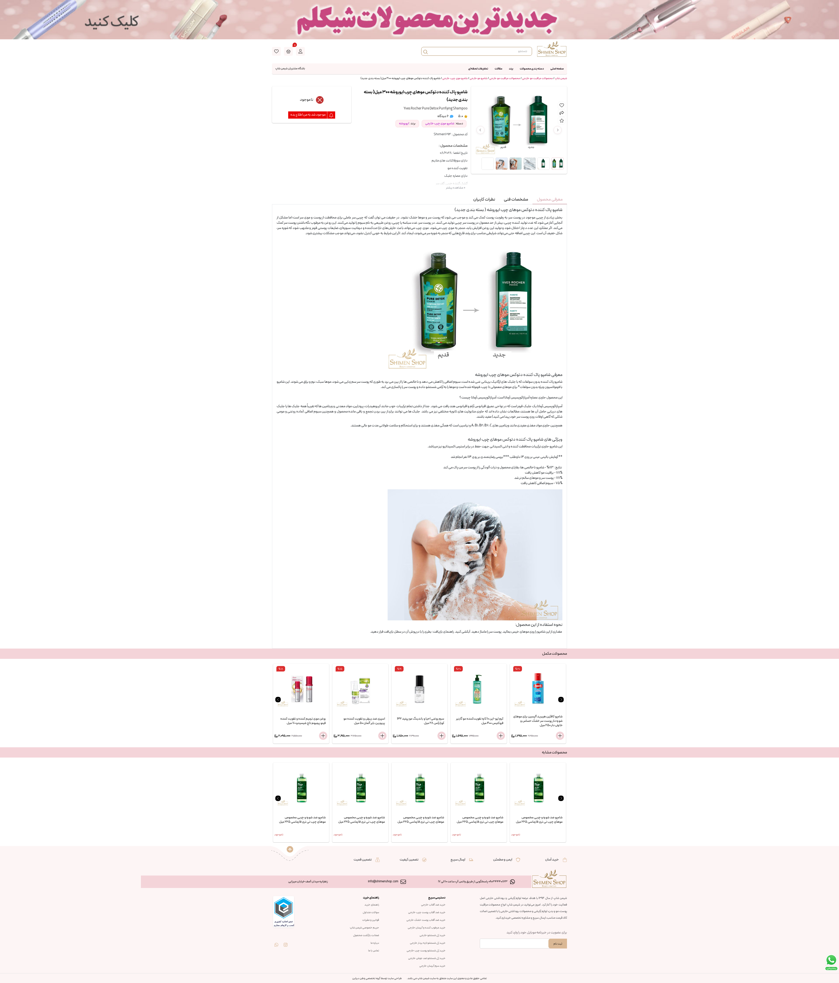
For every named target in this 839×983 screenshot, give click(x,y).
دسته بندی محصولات (532, 69)
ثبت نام (557, 943)
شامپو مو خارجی (478, 78)
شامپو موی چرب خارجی (455, 78)
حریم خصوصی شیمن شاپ (364, 928)
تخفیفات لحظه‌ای (478, 69)
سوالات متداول (371, 912)
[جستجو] (425, 51)
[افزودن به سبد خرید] (323, 736)
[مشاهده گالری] (488, 163)
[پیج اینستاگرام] (285, 941)
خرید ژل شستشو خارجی (433, 935)
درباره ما (375, 943)
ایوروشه (404, 123)
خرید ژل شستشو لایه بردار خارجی (428, 943)
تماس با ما (373, 950)
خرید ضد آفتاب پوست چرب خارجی (427, 912)
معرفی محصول (550, 199)
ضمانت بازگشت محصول (366, 935)
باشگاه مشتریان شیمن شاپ (290, 68)
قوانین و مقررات (370, 920)
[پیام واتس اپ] (276, 941)
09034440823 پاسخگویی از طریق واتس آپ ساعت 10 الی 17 (473, 881)
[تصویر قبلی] (480, 130)
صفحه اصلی (557, 69)
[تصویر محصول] (557, 163)
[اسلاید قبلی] (278, 699)
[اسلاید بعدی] (561, 699)
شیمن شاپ (561, 78)
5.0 (460, 116)
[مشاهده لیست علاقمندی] (276, 51)
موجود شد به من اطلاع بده (308, 114)
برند (511, 69)
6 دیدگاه (443, 116)
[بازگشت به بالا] (290, 849)
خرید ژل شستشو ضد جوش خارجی (427, 958)
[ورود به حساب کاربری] (300, 51)
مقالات (498, 69)
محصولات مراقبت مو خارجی (537, 78)
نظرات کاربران (484, 199)
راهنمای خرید (371, 905)
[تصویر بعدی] (558, 130)
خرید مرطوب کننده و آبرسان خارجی (427, 928)
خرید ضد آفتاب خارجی (433, 905)
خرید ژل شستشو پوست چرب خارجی (426, 950)
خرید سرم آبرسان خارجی (432, 966)
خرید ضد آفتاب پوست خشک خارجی (426, 920)
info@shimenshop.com (383, 881)
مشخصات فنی (516, 199)
